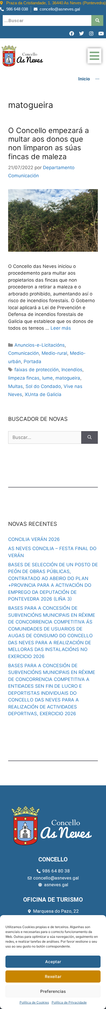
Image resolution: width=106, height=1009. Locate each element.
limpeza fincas (23, 378)
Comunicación (23, 353)
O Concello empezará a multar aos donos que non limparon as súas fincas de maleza (48, 143)
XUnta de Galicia (43, 394)
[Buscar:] (44, 437)
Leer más (61, 328)
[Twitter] (81, 33)
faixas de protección (36, 369)
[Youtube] (101, 33)
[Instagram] (91, 33)
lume (47, 378)
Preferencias (53, 991)
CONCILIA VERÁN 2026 (34, 539)
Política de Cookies (34, 1002)
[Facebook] (72, 33)
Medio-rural (54, 353)
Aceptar (53, 961)
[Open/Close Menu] (94, 55)
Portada (32, 361)
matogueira (67, 378)
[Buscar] (89, 437)
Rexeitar (53, 976)
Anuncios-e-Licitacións (39, 345)
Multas (15, 386)
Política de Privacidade (69, 1002)
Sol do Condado (43, 386)
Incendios (71, 369)
